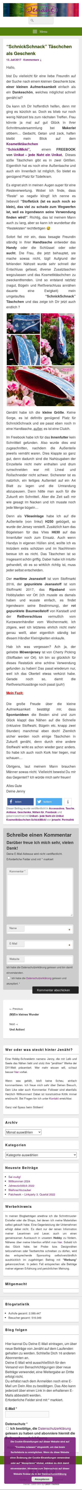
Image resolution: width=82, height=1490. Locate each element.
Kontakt (54, 1098)
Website (14, 959)
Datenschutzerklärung (39, 978)
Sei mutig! (14, 1177)
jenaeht (56, 819)
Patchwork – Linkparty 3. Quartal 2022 (31, 1194)
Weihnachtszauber (19, 1190)
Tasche (70, 808)
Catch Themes (52, 1484)
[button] (20, 801)
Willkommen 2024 (19, 1181)
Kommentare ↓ (32, 60)
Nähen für (38, 812)
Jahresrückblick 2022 (21, 1186)
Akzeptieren (42, 1479)
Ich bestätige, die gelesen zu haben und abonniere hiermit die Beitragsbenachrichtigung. (40, 1433)
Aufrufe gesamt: (18, 1313)
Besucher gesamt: (20, 1318)
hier (16, 1072)
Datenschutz (16, 1424)
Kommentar (17, 871)
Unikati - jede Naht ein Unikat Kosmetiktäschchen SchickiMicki (35, 817)
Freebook (51, 812)
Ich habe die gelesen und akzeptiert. (36, 980)
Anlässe (11, 812)
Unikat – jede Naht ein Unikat (38, 154)
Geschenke (24, 812)
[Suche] (32, 20)
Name (13, 928)
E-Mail (13, 943)
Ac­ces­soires (56, 808)
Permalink (68, 819)
